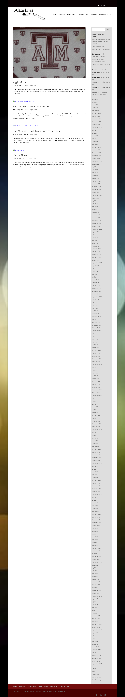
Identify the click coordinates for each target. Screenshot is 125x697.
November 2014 (96, 489)
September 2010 (97, 630)
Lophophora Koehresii (98, 57)
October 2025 (96, 124)
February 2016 (96, 449)
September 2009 (97, 664)
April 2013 (95, 542)
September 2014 (97, 494)
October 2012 (96, 559)
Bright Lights (71, 14)
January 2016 (96, 452)
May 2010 (95, 641)
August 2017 (95, 398)
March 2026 (95, 110)
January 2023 (96, 218)
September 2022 (97, 229)
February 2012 (96, 582)
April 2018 (95, 376)
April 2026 (95, 108)
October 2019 (96, 328)
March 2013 (95, 545)
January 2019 (96, 353)
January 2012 (96, 585)
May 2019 (95, 342)
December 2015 (96, 455)
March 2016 (95, 446)
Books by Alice (103, 14)
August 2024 (95, 164)
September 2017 (97, 395)
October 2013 (96, 525)
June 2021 (95, 271)
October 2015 (96, 460)
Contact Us (93, 14)
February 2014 (96, 514)
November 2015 (96, 458)
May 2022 (95, 240)
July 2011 (94, 602)
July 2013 (94, 534)
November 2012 (96, 556)
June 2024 (95, 170)
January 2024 (96, 184)
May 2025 (95, 139)
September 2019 (97, 330)
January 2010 (96, 652)
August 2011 (95, 599)
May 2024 (95, 172)
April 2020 (95, 311)
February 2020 (96, 316)
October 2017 (96, 393)
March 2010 (95, 647)
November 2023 (96, 189)
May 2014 (95, 506)
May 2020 (95, 308)
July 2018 (94, 370)
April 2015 (95, 477)
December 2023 (96, 187)
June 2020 (95, 305)
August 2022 (95, 232)
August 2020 (95, 300)
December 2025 (96, 119)
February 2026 (96, 113)
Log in (93, 671)
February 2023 (96, 215)
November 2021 (96, 257)
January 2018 (96, 384)
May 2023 (95, 206)
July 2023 (94, 201)
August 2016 (95, 432)
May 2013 (95, 539)
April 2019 (95, 345)
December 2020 (96, 288)
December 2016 (96, 421)
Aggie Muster (20, 82)
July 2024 (94, 167)
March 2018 (95, 379)
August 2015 (95, 466)
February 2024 (96, 181)
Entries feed (95, 674)
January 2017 (96, 418)
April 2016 (95, 443)
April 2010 (95, 644)
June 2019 (95, 339)
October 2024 (96, 158)
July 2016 (94, 435)
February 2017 (96, 415)
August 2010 (95, 633)
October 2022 (96, 226)
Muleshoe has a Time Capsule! (101, 49)
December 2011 (96, 587)
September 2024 (97, 161)
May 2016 (95, 441)
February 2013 (96, 548)
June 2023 (95, 204)
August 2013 (95, 531)
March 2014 (95, 511)
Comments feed (96, 677)
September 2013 (97, 528)
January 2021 (96, 285)
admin (17, 85)
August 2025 (95, 130)
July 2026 (94, 102)
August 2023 (95, 198)
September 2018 (97, 364)
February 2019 (96, 350)
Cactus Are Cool (83, 14)
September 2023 (97, 195)
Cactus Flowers (21, 155)
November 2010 (96, 624)
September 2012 (97, 562)
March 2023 (95, 212)
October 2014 (96, 491)
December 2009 (96, 655)
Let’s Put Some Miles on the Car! (31, 106)
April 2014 (95, 508)
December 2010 (96, 621)
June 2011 (95, 604)
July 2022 (94, 235)
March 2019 (95, 347)
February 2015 (96, 480)
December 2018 (96, 356)
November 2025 (96, 122)
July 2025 (94, 133)
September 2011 (97, 596)
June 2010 (95, 638)
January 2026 (96, 116)
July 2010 (94, 635)
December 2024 (96, 153)
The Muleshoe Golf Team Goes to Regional (36, 131)
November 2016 (96, 424)
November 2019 (96, 325)
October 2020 (96, 294)
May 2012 (95, 573)
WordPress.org (96, 680)
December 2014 (96, 486)
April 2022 (95, 243)
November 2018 (96, 359)
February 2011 (96, 616)
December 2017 (96, 387)
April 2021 (95, 277)
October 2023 (96, 192)
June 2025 (95, 136)
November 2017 (96, 390)
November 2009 (96, 658)
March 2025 (95, 144)
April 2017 (95, 410)
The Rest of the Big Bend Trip (101, 64)
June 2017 (95, 404)
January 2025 (96, 150)
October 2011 (96, 593)
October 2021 (96, 260)
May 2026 (95, 105)
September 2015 (97, 463)
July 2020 (94, 302)
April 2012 (95, 576)
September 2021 (97, 263)
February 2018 (96, 381)
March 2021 (95, 280)
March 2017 (95, 412)
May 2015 (95, 475)
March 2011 (95, 613)
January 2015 (96, 483)
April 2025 (95, 141)
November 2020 (96, 291)
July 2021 (94, 268)
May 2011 (95, 607)
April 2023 (95, 209)
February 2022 (96, 249)
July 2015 (94, 469)
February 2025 (96, 147)
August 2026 (95, 99)
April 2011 (95, 610)
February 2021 (96, 283)
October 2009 (96, 661)
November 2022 (96, 223)
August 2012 (95, 565)
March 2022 (95, 246)
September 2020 (97, 297)
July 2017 (94, 401)
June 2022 (95, 237)
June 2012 (95, 570)
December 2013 (96, 520)
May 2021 (95, 274)
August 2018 (95, 367)
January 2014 (96, 517)
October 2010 (96, 627)
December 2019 (96, 322)
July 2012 (94, 568)
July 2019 (94, 336)
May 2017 (95, 407)
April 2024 (95, 175)
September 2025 (97, 127)
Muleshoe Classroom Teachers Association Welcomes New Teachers (101, 41)
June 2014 (95, 503)
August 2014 (95, 497)
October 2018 (96, 362)
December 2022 (96, 220)
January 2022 (96, 251)
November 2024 (96, 155)
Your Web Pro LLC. (60, 691)
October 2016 (96, 427)
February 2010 (96, 650)
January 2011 (96, 619)
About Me (62, 14)
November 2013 (96, 523)
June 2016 (95, 438)
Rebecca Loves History (98, 46)
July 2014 (94, 500)
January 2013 (96, 551)
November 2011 (96, 590)
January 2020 (96, 319)
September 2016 (97, 429)
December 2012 (96, 554)
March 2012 (95, 579)
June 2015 (95, 472)
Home (54, 14)
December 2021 (96, 254)
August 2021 (95, 266)
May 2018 (95, 373)
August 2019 (95, 333)
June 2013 (95, 537)
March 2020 (95, 314)
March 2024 (95, 178)
